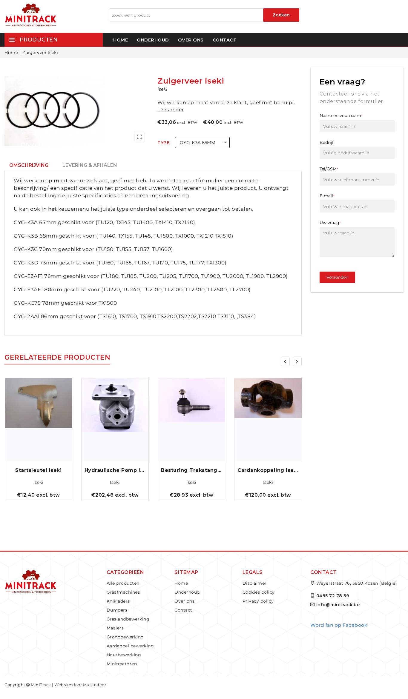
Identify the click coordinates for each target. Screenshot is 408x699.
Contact (225, 40)
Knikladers (118, 601)
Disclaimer (255, 583)
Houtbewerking (124, 655)
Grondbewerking (125, 637)
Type (163, 142)
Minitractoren (122, 663)
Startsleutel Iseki (38, 470)
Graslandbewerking (128, 619)
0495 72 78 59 (332, 595)
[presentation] (285, 361)
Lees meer (170, 110)
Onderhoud (153, 40)
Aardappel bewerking (130, 646)
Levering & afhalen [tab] (89, 165)
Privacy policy (258, 601)
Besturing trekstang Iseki (191, 470)
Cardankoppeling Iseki (267, 470)
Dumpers (117, 610)
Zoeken (281, 15)
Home (120, 40)
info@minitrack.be (338, 604)
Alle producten (123, 583)
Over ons (191, 40)
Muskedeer (94, 684)
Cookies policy (259, 592)
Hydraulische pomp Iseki (115, 470)
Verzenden (337, 277)
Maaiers (115, 628)
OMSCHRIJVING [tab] (28, 165)
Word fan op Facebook (338, 625)
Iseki (38, 482)
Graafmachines (123, 592)
